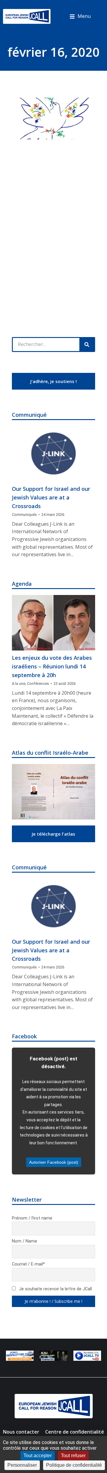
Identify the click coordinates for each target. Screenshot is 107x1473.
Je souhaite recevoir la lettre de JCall (55, 1288)
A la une (18, 683)
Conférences (38, 683)
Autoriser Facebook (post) (53, 1162)
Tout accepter (37, 1455)
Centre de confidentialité (74, 1432)
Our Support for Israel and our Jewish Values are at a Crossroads (51, 497)
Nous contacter (21, 1432)
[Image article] (53, 454)
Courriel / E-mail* (28, 1264)
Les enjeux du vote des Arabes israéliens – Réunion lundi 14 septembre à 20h (52, 666)
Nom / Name (24, 1241)
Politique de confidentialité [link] (74, 1465)
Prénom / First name (32, 1218)
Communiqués (24, 514)
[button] (80, 16)
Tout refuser (73, 1455)
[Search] (86, 344)
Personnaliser (22, 1465)
